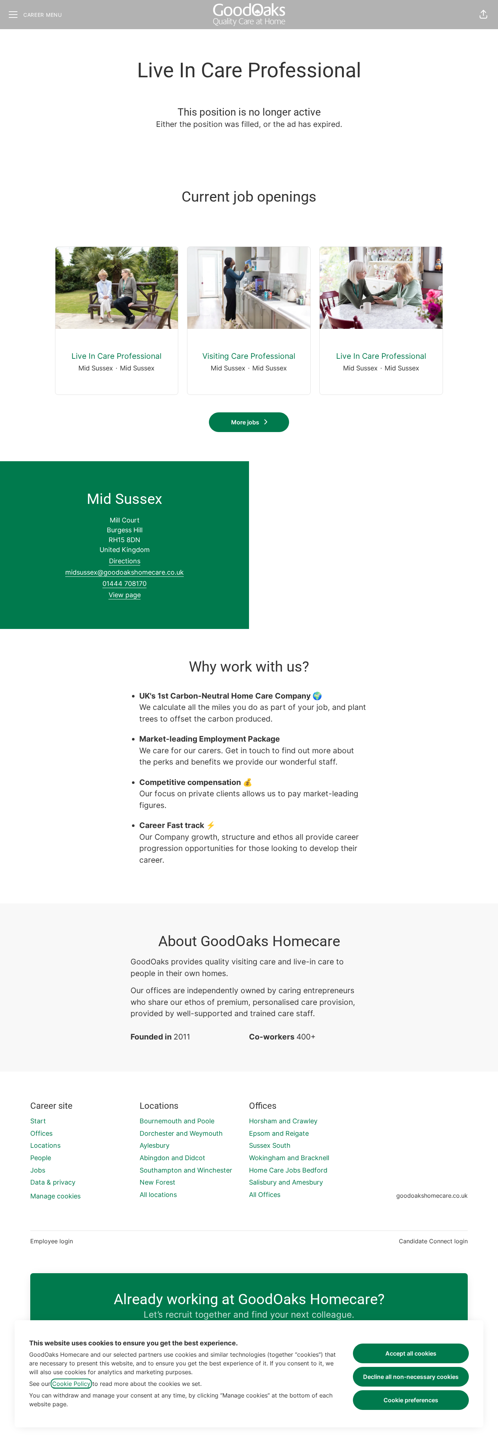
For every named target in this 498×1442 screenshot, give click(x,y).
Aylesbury (155, 1145)
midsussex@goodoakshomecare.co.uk (124, 572)
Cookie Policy (71, 1383)
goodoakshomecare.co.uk (432, 1195)
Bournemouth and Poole (177, 1121)
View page (125, 595)
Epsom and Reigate (279, 1133)
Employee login (51, 1241)
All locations (158, 1194)
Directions (124, 561)
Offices (41, 1133)
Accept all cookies (410, 1353)
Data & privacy (52, 1182)
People (40, 1158)
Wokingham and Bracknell (289, 1158)
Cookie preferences (411, 1400)
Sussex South (270, 1145)
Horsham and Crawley (283, 1121)
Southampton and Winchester (186, 1170)
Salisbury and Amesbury (286, 1182)
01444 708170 (124, 583)
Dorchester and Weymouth (181, 1133)
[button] (483, 14)
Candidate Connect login (433, 1241)
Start (38, 1121)
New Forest (157, 1182)
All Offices (264, 1194)
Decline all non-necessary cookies (411, 1376)
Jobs (37, 1170)
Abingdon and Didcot (172, 1158)
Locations (45, 1145)
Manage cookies (55, 1196)
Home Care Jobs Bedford (288, 1170)
